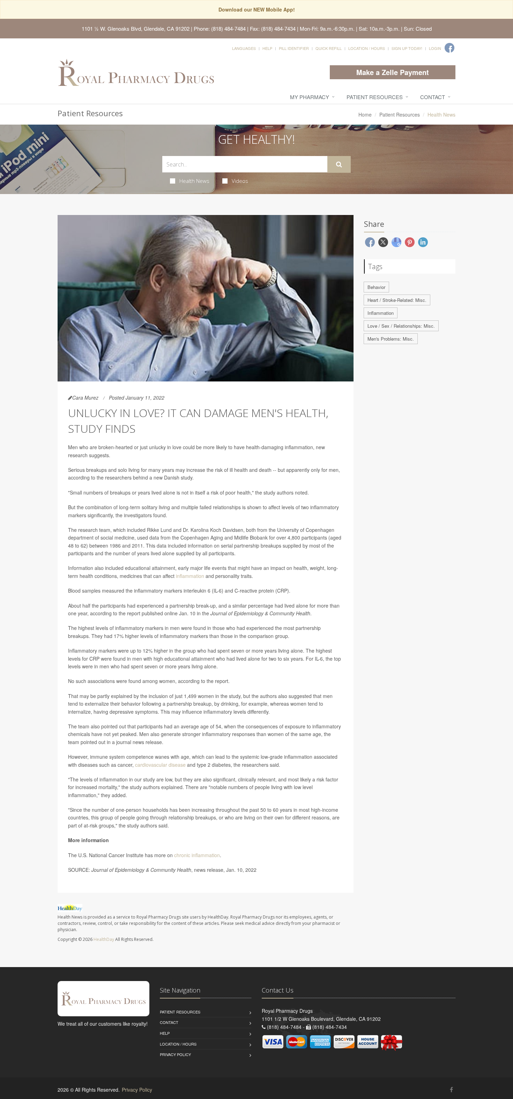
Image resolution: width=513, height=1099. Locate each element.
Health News (194, 180)
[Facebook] (449, 48)
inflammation (190, 575)
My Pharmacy (309, 97)
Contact (432, 97)
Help (267, 48)
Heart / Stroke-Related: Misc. (396, 300)
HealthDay (104, 939)
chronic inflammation (197, 855)
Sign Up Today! (407, 48)
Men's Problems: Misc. (390, 338)
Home (365, 114)
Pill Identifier (294, 48)
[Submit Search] (339, 164)
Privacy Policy (175, 1054)
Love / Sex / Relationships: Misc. (401, 325)
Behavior (376, 287)
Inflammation (380, 313)
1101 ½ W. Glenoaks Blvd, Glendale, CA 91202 (135, 28)
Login (435, 48)
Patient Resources (375, 97)
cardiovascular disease (160, 764)
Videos (240, 180)
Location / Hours (366, 48)
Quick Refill (328, 48)
